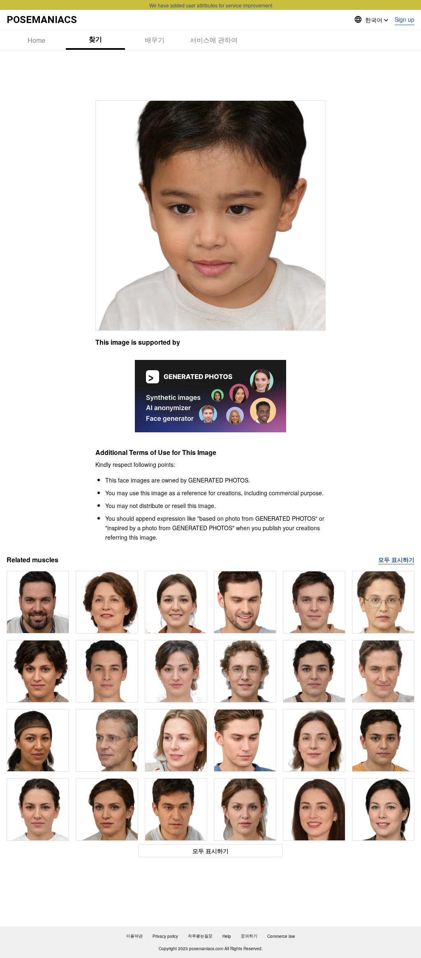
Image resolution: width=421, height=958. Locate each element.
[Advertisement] (210, 75)
